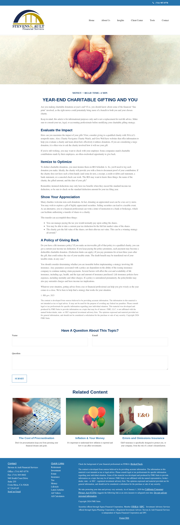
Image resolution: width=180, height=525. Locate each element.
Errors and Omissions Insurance (143, 438)
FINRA (134, 506)
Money (54, 483)
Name (15, 335)
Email (95, 335)
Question (16, 353)
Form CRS (124, 517)
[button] (106, 20)
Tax (52, 480)
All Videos (56, 492)
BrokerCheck (137, 463)
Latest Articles (57, 489)
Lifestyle (55, 486)
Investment (56, 470)
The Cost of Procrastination (36, 438)
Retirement (56, 467)
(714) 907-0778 (162, 2)
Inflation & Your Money (90, 438)
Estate (53, 473)
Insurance (55, 476)
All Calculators (57, 496)
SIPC (142, 506)
